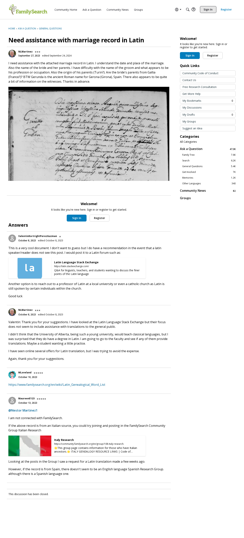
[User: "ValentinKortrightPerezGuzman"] (12, 238)
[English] (28, 9)
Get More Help (191, 94)
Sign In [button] (76, 218)
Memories (209, 178)
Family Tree (209, 155)
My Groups (189, 121)
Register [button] (99, 218)
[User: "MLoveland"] (12, 375)
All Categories (188, 141)
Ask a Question (208, 149)
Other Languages (209, 183)
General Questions (209, 166)
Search (209, 160)
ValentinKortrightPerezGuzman (37, 236)
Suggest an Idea (192, 128)
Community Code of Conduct (200, 73)
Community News (208, 191)
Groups (185, 198)
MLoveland (24, 372)
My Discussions (192, 107)
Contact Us (189, 80)
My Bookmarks (207, 100)
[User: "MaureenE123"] (12, 400)
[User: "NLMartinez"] (12, 53)
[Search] (187, 9)
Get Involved (209, 172)
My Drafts (207, 114)
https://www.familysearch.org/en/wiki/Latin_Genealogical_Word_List (56, 385)
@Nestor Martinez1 (23, 410)
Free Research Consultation (199, 87)
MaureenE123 (26, 398)
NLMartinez (25, 51)
